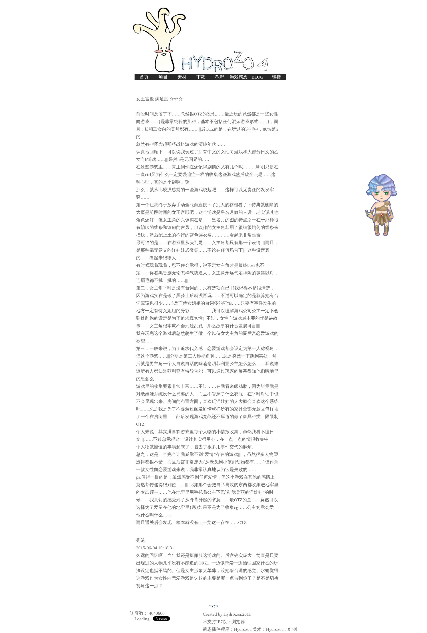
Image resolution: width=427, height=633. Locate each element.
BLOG (257, 77)
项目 (163, 77)
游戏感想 (239, 77)
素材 (181, 77)
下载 (200, 77)
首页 (144, 77)
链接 (276, 77)
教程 (219, 77)
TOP (213, 606)
